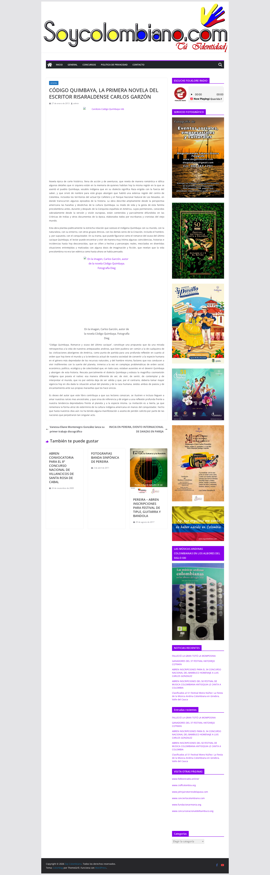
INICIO (59, 64)
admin (76, 103)
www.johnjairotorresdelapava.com (190, 791)
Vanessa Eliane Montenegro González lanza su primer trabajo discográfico (77, 429)
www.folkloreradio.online (185, 778)
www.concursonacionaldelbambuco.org (192, 811)
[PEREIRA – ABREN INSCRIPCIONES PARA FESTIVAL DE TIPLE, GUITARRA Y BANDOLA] (148, 450)
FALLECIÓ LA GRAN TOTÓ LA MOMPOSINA (194, 655)
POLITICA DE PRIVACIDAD (114, 64)
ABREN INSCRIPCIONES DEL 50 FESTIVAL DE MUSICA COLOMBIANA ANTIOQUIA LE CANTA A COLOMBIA (196, 684)
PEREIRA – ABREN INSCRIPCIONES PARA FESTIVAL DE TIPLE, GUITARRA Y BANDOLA (147, 507)
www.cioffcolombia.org (184, 785)
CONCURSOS (89, 64)
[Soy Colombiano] (49, 64)
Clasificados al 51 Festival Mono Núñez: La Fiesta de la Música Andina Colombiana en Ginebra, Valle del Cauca (197, 696)
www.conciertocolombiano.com (188, 798)
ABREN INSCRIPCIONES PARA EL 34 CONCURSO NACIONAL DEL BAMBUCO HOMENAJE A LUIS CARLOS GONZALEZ (196, 672)
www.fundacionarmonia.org (186, 804)
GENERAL (73, 64)
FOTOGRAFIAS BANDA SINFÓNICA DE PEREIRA (105, 457)
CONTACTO (138, 64)
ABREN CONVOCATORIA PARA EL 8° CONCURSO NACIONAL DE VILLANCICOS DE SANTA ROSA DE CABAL (61, 467)
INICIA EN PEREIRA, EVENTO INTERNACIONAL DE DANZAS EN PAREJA (136, 429)
